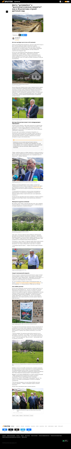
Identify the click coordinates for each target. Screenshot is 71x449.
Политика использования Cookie (56, 435)
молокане (31, 415)
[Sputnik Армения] (8, 2)
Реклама (22, 435)
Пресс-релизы (27, 435)
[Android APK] (65, 441)
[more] (42, 149)
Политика (33, 426)
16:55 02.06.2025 (15, 13)
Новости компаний (34, 435)
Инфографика (51, 426)
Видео (56, 426)
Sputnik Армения (37, 187)
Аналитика (42, 426)
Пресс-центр (60, 426)
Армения (14, 415)
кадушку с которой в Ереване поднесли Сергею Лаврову (28, 282)
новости (18, 426)
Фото (46, 426)
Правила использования (11, 435)
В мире (37, 426)
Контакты (18, 435)
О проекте (4, 435)
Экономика (27, 426)
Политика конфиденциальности (44, 435)
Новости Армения (26, 415)
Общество (21, 415)
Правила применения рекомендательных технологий (11, 437)
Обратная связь (24, 437)
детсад (17, 415)
